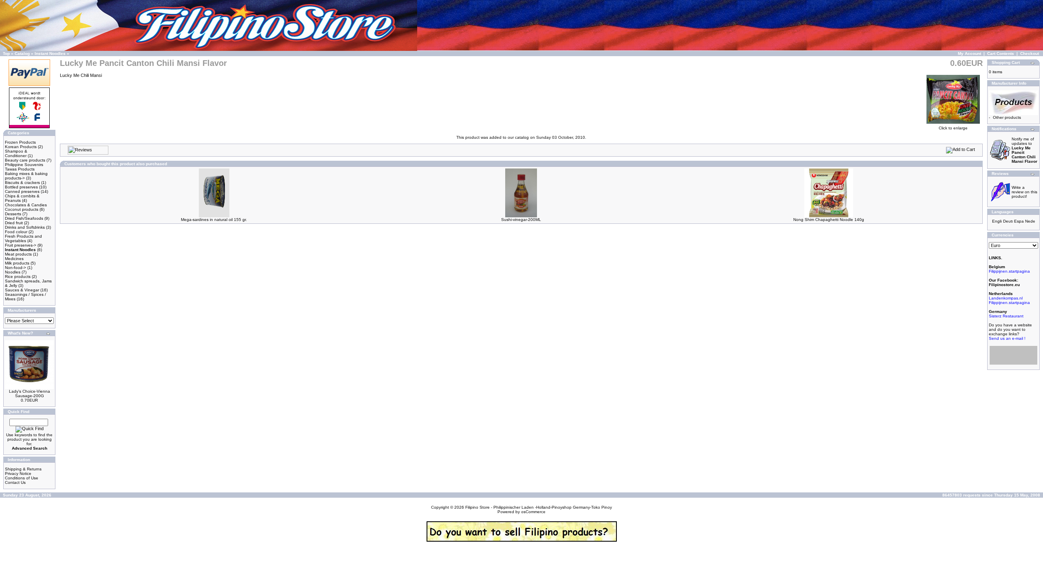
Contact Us (15, 482)
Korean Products (21, 146)
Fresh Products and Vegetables (23, 238)
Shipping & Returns (23, 469)
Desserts (13, 214)
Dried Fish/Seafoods (24, 218)
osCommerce (533, 511)
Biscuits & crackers (22, 182)
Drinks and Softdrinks (25, 227)
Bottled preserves (21, 187)
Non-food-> (15, 267)
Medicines (14, 258)
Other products (1007, 117)
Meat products (18, 254)
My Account (969, 53)
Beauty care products (25, 160)
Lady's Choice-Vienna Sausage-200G (29, 393)
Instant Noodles (50, 53)
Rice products (18, 276)
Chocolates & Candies (26, 205)
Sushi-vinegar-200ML (521, 219)
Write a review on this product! (1024, 192)
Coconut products (21, 209)
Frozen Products (20, 142)
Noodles (12, 272)
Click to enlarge (953, 128)
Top (6, 53)
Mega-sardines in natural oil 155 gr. (214, 219)
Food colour (16, 232)
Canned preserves (22, 191)
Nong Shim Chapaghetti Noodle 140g (828, 219)
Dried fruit (14, 223)
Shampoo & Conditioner (16, 153)
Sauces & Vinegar (22, 290)
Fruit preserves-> (20, 245)
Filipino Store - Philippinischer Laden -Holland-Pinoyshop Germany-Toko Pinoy (538, 507)
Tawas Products (20, 169)
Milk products (17, 263)
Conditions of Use (21, 478)
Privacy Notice (18, 473)
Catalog (22, 53)
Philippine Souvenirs (24, 164)
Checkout (1029, 53)
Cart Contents (1000, 53)
